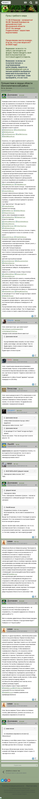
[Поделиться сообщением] (35, 97)
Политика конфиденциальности (13, 786)
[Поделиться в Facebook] (5, 780)
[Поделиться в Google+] (8, 780)
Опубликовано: (17, 97)
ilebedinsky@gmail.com (16, 69)
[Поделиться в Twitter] (2, 780)
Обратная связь (31, 786)
